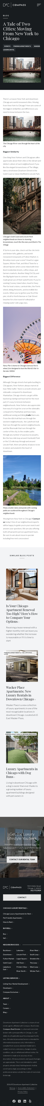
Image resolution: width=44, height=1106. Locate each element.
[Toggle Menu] (39, 5)
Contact (22, 897)
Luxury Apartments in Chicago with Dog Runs (22, 773)
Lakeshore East (7, 968)
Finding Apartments (22, 46)
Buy (4, 934)
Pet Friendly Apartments (12, 918)
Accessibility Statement (26, 1088)
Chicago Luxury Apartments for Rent (17, 914)
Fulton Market (8, 959)
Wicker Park (34, 971)
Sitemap (12, 1088)
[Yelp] (30, 1101)
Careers (6, 1008)
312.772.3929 (35, 890)
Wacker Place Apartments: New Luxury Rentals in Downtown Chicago (20, 693)
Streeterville (34, 959)
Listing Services (10, 978)
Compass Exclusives (10, 992)
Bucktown (7, 950)
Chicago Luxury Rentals (14, 908)
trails (28, 415)
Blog (4, 1012)
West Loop (34, 967)
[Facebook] (14, 1101)
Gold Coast (7, 963)
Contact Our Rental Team (22, 859)
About (6, 998)
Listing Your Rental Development (15, 984)
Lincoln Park (21, 954)
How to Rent (8, 922)
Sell (4, 938)
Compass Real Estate (12, 1029)
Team (5, 1004)
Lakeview (19, 950)
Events (7, 46)
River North (21, 971)
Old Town (20, 963)
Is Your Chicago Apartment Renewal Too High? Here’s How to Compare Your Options (22, 614)
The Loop (33, 963)
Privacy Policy (23, 1092)
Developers (7, 988)
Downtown (7, 954)
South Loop (34, 954)
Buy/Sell (7, 928)
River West (34, 950)
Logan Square (21, 959)
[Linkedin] (24, 1101)
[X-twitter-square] (19, 1101)
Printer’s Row (21, 967)
